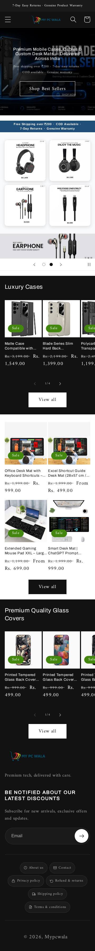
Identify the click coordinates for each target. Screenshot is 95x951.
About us (36, 868)
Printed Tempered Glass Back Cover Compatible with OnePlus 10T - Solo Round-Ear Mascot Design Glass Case (22, 677)
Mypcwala (56, 937)
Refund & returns (69, 881)
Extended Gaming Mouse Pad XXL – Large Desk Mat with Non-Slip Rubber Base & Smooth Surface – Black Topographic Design (25, 550)
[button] (8, 19)
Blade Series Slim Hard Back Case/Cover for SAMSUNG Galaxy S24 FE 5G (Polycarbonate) (59, 346)
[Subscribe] (81, 836)
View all (47, 400)
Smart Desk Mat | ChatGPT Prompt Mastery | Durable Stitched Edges (63, 550)
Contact (65, 868)
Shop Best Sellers (47, 89)
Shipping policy (50, 894)
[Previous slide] (34, 264)
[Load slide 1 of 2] (44, 264)
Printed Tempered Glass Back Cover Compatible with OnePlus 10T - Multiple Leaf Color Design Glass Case (59, 677)
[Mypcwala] (27, 756)
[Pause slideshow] (89, 264)
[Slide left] (35, 384)
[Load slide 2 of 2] (51, 264)
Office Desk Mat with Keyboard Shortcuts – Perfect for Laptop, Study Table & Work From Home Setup (24, 473)
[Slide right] (60, 384)
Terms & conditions (50, 907)
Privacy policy (28, 881)
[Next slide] (60, 264)
